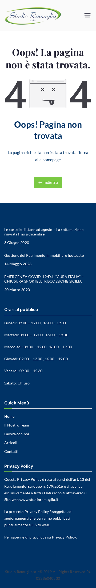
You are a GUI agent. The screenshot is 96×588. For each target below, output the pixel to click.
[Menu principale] (87, 15)
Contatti (11, 451)
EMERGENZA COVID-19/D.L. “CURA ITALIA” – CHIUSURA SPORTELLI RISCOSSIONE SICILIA (44, 279)
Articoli (10, 442)
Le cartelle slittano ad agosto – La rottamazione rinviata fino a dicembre (43, 231)
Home (9, 416)
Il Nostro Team (16, 425)
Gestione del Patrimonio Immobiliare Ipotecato (44, 255)
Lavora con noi (16, 434)
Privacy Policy (29, 479)
